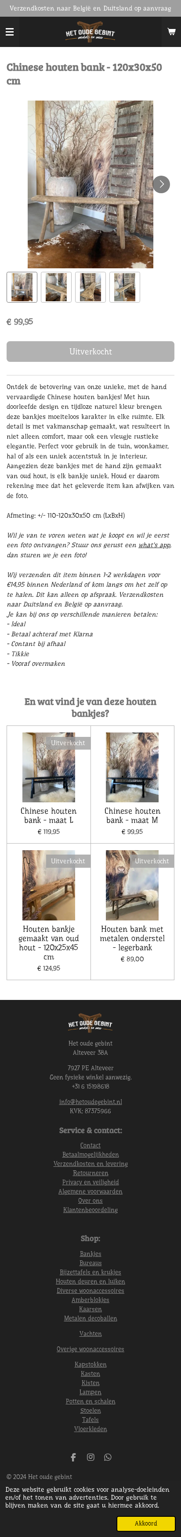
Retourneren (91, 1172)
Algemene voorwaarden (90, 1191)
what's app (154, 545)
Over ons (90, 1200)
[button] (22, 287)
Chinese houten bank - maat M (132, 816)
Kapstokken (91, 1364)
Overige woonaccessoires (90, 1349)
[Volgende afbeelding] (161, 184)
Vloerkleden (90, 1428)
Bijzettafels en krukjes (90, 1272)
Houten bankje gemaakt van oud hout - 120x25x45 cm (48, 943)
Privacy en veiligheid (90, 1182)
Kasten (90, 1373)
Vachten (91, 1333)
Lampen (90, 1392)
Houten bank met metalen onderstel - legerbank (132, 938)
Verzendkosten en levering (91, 1163)
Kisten (91, 1382)
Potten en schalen (91, 1401)
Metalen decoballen (90, 1318)
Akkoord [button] (146, 1523)
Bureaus (91, 1262)
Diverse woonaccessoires (90, 1290)
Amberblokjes (90, 1299)
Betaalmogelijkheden (90, 1154)
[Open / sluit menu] (9, 32)
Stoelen (90, 1410)
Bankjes (90, 1253)
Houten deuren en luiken (90, 1281)
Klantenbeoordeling (90, 1209)
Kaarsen (90, 1309)
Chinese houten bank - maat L (48, 816)
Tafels (90, 1419)
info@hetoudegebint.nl (90, 1101)
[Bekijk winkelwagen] (171, 32)
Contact (90, 1145)
